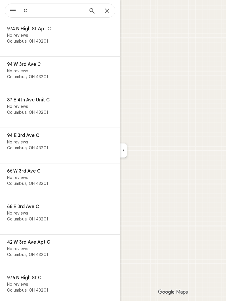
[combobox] (54, 10)
